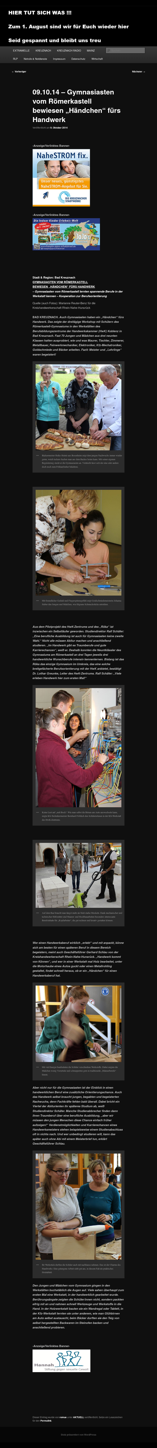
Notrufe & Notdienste (35, 59)
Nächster (138, 71)
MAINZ (91, 50)
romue (63, 1417)
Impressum (59, 59)
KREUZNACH (43, 50)
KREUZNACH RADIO (69, 50)
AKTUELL (78, 1417)
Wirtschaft (97, 59)
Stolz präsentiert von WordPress (78, 1434)
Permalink (46, 1420)
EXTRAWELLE (21, 50)
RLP (15, 59)
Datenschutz (78, 59)
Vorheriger (19, 71)
